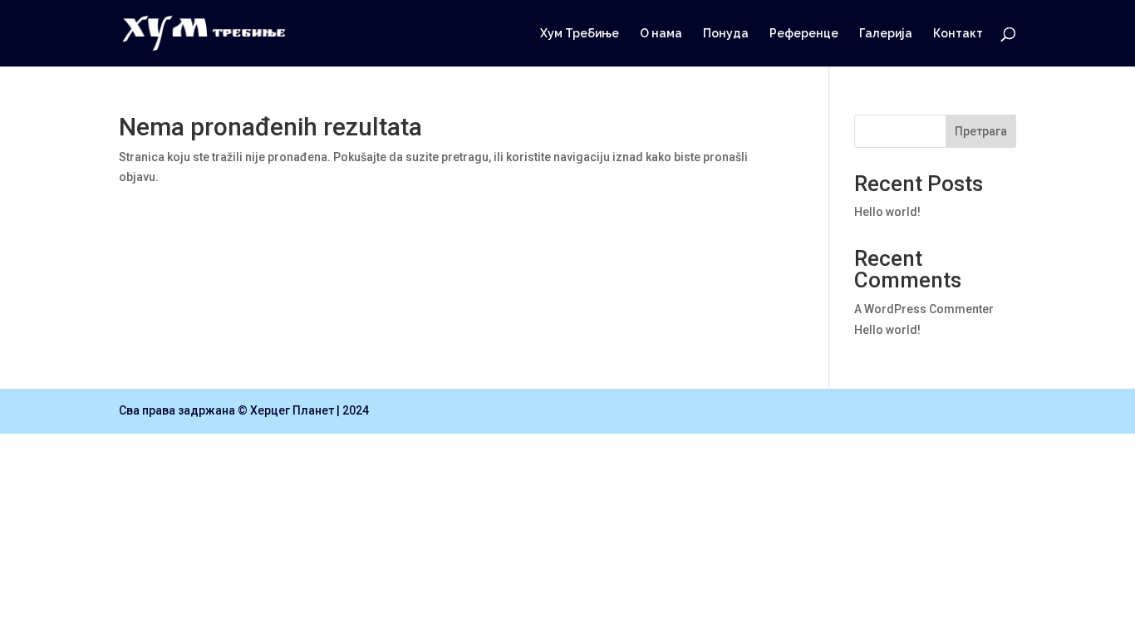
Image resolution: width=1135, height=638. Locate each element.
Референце (803, 33)
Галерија (885, 33)
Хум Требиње (579, 33)
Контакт (958, 33)
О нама (661, 33)
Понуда (726, 33)
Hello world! (887, 211)
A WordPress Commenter (924, 309)
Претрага (981, 131)
